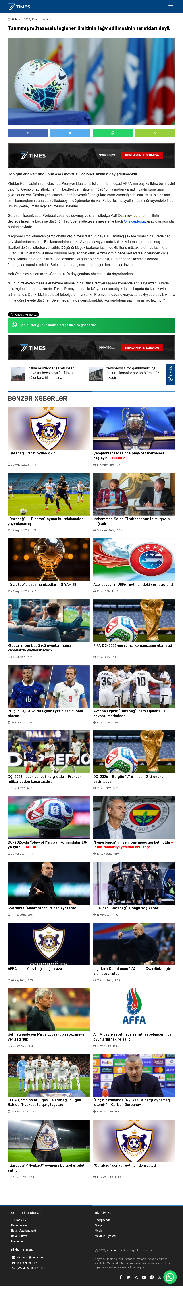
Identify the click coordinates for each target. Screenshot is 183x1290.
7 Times (111, 1250)
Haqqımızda (102, 1220)
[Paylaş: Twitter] (70, 133)
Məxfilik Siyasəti (105, 1236)
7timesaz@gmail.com (31, 1257)
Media (99, 1230)
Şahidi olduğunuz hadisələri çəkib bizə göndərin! (58, 325)
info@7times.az (27, 1262)
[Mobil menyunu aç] (170, 6)
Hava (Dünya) (19, 1236)
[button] (155, 133)
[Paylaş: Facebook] (28, 133)
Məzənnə (17, 1241)
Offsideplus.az (135, 221)
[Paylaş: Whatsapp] (113, 133)
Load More (91, 1194)
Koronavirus (19, 1225)
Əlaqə (99, 1225)
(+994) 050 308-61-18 (30, 1268)
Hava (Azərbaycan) (23, 1230)
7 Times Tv (18, 1220)
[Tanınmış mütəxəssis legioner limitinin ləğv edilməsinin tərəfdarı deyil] (91, 81)
